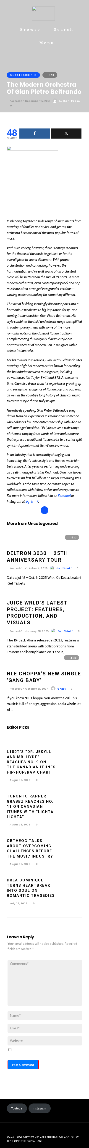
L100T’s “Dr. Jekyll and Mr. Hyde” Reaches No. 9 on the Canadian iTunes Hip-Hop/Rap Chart (31, 762)
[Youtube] (41, 1129)
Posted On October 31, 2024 (28, 689)
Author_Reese (69, 101)
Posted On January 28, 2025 (29, 631)
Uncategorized (23, 75)
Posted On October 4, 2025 (28, 568)
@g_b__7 (32, 501)
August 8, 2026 (19, 780)
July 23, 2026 (18, 903)
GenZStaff (64, 568)
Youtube (16, 1108)
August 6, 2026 (19, 864)
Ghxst (61, 689)
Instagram (39, 1108)
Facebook (64, 496)
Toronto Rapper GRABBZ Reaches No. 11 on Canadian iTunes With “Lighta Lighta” (30, 806)
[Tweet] (66, 133)
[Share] (34, 133)
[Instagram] (48, 1129)
